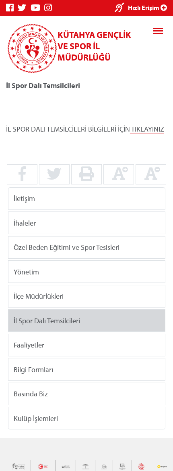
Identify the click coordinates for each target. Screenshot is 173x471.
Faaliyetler (29, 345)
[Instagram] (50, 7)
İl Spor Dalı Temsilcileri (47, 320)
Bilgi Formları (33, 369)
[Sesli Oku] (121, 8)
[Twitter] (24, 7)
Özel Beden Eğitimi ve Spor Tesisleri (66, 247)
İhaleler (25, 222)
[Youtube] (37, 7)
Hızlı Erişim (144, 8)
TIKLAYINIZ (147, 129)
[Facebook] (12, 7)
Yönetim (26, 271)
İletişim (24, 198)
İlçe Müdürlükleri (39, 296)
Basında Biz (31, 393)
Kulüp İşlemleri (36, 418)
